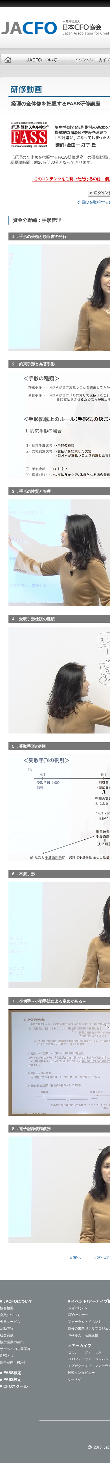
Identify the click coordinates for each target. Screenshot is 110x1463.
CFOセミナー (78, 1315)
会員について (10, 1315)
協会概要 (7, 1308)
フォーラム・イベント (85, 1322)
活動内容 (7, 1328)
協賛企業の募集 (12, 1342)
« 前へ (75, 1257)
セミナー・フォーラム (85, 1352)
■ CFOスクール (14, 1386)
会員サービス (10, 1322)
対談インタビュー (81, 1373)
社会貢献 (7, 1335)
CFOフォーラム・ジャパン (88, 1359)
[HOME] (8, 59)
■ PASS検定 (10, 1379)
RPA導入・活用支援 (83, 1335)
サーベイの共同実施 (15, 1349)
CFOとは (7, 1356)
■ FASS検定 (10, 1372)
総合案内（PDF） (13, 1362)
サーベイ (74, 1379)
